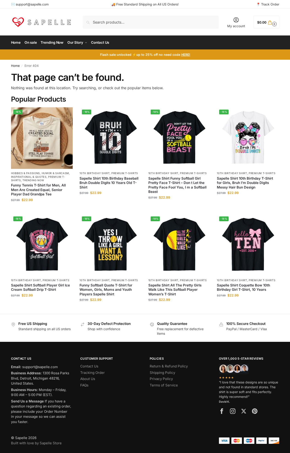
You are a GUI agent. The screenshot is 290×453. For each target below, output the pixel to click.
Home (15, 65)
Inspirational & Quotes (29, 176)
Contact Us (89, 366)
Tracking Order (92, 372)
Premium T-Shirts (124, 173)
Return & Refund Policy (169, 366)
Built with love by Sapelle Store (36, 443)
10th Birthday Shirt (95, 173)
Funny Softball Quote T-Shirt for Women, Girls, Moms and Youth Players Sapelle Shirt (106, 289)
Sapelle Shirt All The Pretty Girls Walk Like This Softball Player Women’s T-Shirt (175, 289)
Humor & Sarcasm (55, 173)
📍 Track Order (267, 4)
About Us (87, 379)
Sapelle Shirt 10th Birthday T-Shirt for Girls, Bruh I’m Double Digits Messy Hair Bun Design (245, 182)
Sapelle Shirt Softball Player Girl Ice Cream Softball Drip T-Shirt (40, 287)
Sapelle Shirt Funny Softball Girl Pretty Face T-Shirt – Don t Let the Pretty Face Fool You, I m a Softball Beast (177, 185)
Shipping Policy (162, 372)
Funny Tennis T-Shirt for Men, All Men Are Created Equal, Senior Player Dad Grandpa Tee (38, 189)
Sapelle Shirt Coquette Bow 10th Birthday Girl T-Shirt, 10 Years (243, 287)
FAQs (84, 385)
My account (236, 26)
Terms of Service (164, 385)
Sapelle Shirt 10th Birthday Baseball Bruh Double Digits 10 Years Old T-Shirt (109, 182)
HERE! (185, 55)
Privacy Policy (161, 379)
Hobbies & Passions (25, 173)
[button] (266, 22)
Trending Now (33, 180)
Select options (41, 209)
